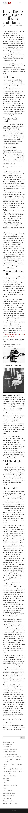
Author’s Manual (8, 744)
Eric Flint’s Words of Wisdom (12, 756)
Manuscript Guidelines (11, 749)
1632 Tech (21, 26)
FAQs (5, 783)
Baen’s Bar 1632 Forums (10, 803)
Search (22, 738)
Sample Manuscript (9, 751)
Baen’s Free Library (8, 801)
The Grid (6, 762)
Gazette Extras (8, 790)
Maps (5, 788)
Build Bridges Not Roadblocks (13, 769)
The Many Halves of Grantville (13, 759)
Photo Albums (7, 798)
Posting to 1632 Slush (10, 754)
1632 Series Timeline (9, 776)
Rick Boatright (7, 26)
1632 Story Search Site (10, 785)
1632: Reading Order (9, 793)
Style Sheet (7, 746)
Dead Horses (7, 780)
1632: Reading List (8, 795)
